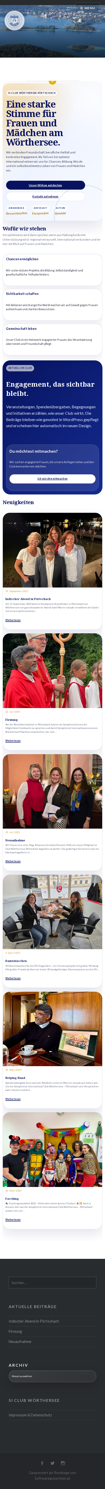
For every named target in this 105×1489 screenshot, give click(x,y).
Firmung (11, 720)
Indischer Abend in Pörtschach (28, 599)
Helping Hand (15, 1078)
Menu (90, 8)
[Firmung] (52, 670)
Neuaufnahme (15, 840)
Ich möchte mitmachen (52, 478)
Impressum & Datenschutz (30, 1415)
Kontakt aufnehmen (45, 196)
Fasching (12, 1198)
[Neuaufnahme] (52, 791)
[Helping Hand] (52, 1029)
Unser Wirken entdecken (45, 185)
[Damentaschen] (52, 912)
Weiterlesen (13, 620)
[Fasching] (52, 1149)
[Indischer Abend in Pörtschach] (52, 550)
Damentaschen (16, 961)
